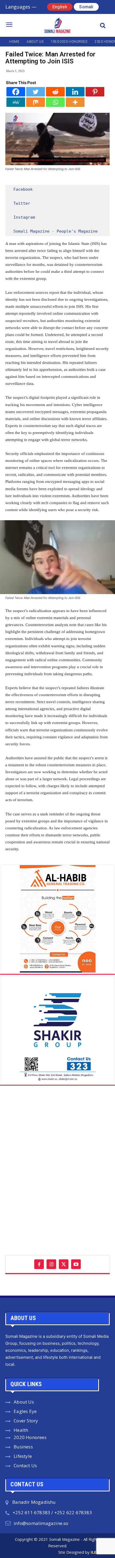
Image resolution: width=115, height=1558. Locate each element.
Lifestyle (23, 1456)
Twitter (21, 203)
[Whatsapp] (55, 102)
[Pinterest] (95, 91)
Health (21, 1430)
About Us (24, 1402)
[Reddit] (55, 91)
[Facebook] (15, 91)
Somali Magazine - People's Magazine (55, 231)
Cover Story (26, 1421)
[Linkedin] (75, 91)
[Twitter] (35, 91)
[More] (75, 102)
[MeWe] (15, 102)
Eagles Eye (25, 1411)
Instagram (24, 217)
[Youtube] (76, 1264)
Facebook (23, 189)
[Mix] (35, 102)
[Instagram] (51, 1264)
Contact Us (25, 1465)
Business (23, 1447)
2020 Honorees (30, 1437)
